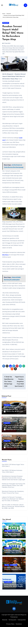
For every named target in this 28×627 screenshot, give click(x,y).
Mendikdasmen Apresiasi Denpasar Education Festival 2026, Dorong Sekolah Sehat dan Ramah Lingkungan (13, 477)
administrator (10, 411)
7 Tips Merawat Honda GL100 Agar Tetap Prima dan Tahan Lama (14, 427)
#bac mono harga (7, 48)
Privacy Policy (10, 624)
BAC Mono (5, 255)
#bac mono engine (19, 46)
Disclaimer (19, 624)
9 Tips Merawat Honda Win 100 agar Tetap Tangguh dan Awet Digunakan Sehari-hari (13, 445)
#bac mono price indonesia (9, 50)
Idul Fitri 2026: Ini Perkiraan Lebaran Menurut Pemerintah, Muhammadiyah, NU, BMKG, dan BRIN (13, 506)
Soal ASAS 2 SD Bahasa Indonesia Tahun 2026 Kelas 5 (13, 552)
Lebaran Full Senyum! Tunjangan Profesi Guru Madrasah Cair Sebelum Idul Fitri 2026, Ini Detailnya (13, 498)
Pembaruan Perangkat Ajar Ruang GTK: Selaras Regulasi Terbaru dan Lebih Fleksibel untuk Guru (13, 485)
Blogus (23, 614)
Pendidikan (8, 530)
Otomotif (5, 23)
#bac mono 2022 (8, 46)
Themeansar (14, 617)
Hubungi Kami (22, 620)
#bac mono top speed (12, 51)
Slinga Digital (10, 429)
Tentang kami (12, 620)
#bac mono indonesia (18, 48)
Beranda (4, 620)
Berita (7, 565)
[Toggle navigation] (2, 5)
